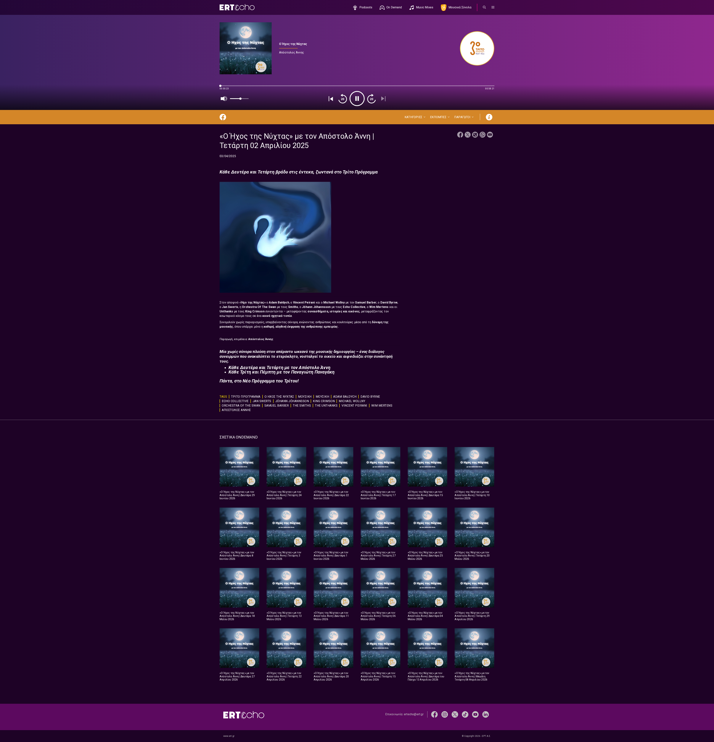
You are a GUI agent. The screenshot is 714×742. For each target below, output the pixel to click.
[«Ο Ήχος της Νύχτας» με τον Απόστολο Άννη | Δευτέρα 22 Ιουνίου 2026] (333, 467)
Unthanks (227, 311)
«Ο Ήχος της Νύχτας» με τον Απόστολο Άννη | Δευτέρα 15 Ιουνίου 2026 (425, 495)
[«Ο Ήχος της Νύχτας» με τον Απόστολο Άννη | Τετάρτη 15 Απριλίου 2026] (380, 648)
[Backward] (342, 98)
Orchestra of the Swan (241, 405)
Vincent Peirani (304, 302)
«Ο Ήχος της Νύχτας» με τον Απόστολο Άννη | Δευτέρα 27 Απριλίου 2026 (237, 676)
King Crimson (324, 401)
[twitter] (455, 714)
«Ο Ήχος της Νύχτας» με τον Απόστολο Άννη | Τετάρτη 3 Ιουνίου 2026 (284, 555)
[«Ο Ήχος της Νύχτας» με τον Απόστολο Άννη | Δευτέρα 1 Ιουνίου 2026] (333, 527)
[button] (493, 7)
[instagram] (444, 714)
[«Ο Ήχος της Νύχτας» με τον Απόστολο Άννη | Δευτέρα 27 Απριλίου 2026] (239, 648)
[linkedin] (485, 714)
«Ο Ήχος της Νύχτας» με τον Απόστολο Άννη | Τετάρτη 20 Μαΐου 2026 (472, 555)
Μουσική (322, 396)
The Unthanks (326, 405)
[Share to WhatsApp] (482, 135)
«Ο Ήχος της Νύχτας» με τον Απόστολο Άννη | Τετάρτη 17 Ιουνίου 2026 (378, 495)
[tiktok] (465, 714)
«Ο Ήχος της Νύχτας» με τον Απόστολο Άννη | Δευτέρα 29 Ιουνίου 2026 (237, 495)
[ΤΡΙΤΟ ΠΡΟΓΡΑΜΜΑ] (475, 48)
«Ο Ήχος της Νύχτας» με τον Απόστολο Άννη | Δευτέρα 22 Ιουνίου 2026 (331, 495)
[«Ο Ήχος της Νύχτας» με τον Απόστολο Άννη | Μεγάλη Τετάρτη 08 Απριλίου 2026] (474, 648)
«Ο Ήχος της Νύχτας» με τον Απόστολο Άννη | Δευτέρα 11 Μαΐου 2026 (331, 616)
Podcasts (365, 7)
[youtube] (475, 714)
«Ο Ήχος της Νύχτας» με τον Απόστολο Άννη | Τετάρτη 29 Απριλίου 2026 (472, 616)
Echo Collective (354, 307)
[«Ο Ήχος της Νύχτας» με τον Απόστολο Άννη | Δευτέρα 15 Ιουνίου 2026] (427, 467)
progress (226, 87)
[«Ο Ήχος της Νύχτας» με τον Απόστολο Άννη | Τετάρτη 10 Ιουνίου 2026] (474, 467)
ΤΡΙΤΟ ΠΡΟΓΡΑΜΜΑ (245, 396)
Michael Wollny (334, 302)
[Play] (357, 98)
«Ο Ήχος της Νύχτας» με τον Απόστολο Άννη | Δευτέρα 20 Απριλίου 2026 (331, 676)
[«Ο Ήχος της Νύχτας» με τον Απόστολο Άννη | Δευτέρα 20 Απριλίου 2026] (333, 648)
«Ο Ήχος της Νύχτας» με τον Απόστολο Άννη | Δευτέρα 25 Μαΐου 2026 (425, 555)
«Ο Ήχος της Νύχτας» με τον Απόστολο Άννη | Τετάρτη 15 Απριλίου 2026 (378, 676)
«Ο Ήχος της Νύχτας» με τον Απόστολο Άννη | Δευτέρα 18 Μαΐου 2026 (237, 616)
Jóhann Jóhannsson (292, 401)
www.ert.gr (228, 736)
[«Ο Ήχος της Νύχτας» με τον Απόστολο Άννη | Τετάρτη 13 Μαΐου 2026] (286, 588)
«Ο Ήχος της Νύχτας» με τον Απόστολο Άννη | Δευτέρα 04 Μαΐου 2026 (425, 616)
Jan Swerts (230, 307)
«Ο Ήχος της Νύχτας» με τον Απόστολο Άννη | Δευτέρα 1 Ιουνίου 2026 (331, 555)
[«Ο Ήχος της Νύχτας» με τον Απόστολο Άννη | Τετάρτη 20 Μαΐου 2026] (474, 527)
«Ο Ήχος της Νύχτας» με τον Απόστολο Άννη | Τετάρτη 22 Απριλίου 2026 (284, 676)
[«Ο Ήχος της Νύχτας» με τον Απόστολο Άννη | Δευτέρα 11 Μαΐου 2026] (333, 588)
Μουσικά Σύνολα (459, 7)
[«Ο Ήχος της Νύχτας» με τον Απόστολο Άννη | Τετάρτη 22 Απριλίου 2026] (286, 648)
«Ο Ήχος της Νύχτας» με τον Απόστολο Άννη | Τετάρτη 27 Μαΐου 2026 (378, 555)
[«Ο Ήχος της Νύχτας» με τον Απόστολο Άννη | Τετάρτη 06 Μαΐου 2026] (380, 588)
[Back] (331, 98)
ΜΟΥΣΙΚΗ (305, 396)
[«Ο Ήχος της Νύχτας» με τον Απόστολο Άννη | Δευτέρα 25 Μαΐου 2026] (427, 527)
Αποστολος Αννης (236, 410)
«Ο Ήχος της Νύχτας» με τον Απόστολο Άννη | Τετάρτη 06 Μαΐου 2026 (378, 616)
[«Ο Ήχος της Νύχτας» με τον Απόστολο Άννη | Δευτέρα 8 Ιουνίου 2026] (239, 527)
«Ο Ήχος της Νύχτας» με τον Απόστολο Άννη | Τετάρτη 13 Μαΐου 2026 (284, 616)
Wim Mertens (379, 307)
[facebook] (434, 714)
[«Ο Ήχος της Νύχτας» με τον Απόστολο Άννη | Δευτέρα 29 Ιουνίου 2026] (239, 467)
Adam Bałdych (279, 302)
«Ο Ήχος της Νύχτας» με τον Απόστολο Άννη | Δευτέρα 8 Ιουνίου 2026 (237, 555)
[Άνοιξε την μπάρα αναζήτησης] (484, 7)
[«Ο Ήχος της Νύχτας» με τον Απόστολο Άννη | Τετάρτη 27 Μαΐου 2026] (380, 527)
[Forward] (371, 98)
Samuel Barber (366, 302)
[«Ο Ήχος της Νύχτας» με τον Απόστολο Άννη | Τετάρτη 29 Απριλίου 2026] (474, 588)
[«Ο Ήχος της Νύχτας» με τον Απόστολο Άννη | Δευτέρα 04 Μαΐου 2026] (427, 588)
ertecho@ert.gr (414, 714)
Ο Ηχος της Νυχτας (279, 396)
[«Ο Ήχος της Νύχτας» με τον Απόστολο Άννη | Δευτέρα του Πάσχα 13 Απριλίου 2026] (427, 648)
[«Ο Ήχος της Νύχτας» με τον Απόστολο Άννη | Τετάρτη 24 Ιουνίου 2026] (286, 467)
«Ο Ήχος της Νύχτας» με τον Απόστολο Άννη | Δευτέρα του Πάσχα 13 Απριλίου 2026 (426, 676)
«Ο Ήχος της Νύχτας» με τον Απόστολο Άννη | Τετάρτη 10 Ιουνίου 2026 (472, 495)
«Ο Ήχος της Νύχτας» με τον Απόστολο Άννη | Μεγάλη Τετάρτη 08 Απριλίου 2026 (472, 676)
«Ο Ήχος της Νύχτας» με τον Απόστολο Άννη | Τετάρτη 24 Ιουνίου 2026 (284, 495)
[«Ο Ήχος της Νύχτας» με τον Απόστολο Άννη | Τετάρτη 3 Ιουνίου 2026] (286, 527)
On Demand (394, 7)
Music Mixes (424, 7)
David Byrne (389, 302)
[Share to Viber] (475, 135)
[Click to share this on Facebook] (460, 135)
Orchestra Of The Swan (259, 307)
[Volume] (224, 98)
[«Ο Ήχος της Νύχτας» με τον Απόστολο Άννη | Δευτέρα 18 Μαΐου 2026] (239, 588)
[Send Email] (490, 135)
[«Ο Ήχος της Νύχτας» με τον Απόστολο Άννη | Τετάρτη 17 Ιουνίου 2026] (380, 467)
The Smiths (302, 405)
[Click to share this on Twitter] (468, 135)
